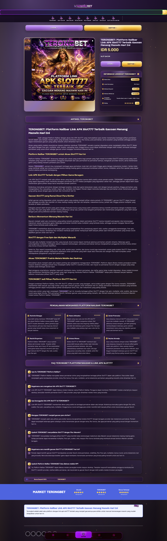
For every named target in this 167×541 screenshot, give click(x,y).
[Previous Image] (33, 70)
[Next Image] (93, 70)
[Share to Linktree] (38, 533)
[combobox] (81, 12)
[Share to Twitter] (28, 533)
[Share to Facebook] (33, 533)
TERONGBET (39, 166)
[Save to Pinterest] (44, 533)
